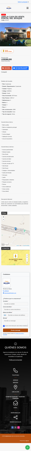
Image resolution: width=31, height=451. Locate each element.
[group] (15, 34)
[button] (9, 44)
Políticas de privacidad (15, 360)
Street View (8, 51)
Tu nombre (5, 301)
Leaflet (17, 245)
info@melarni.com (15, 412)
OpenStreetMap (26, 245)
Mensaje (5, 318)
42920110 (6, 291)
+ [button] (3, 217)
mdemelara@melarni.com (10, 293)
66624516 (15, 382)
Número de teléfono (7, 312)
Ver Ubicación (13, 259)
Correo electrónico (7, 306)
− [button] (3, 219)
